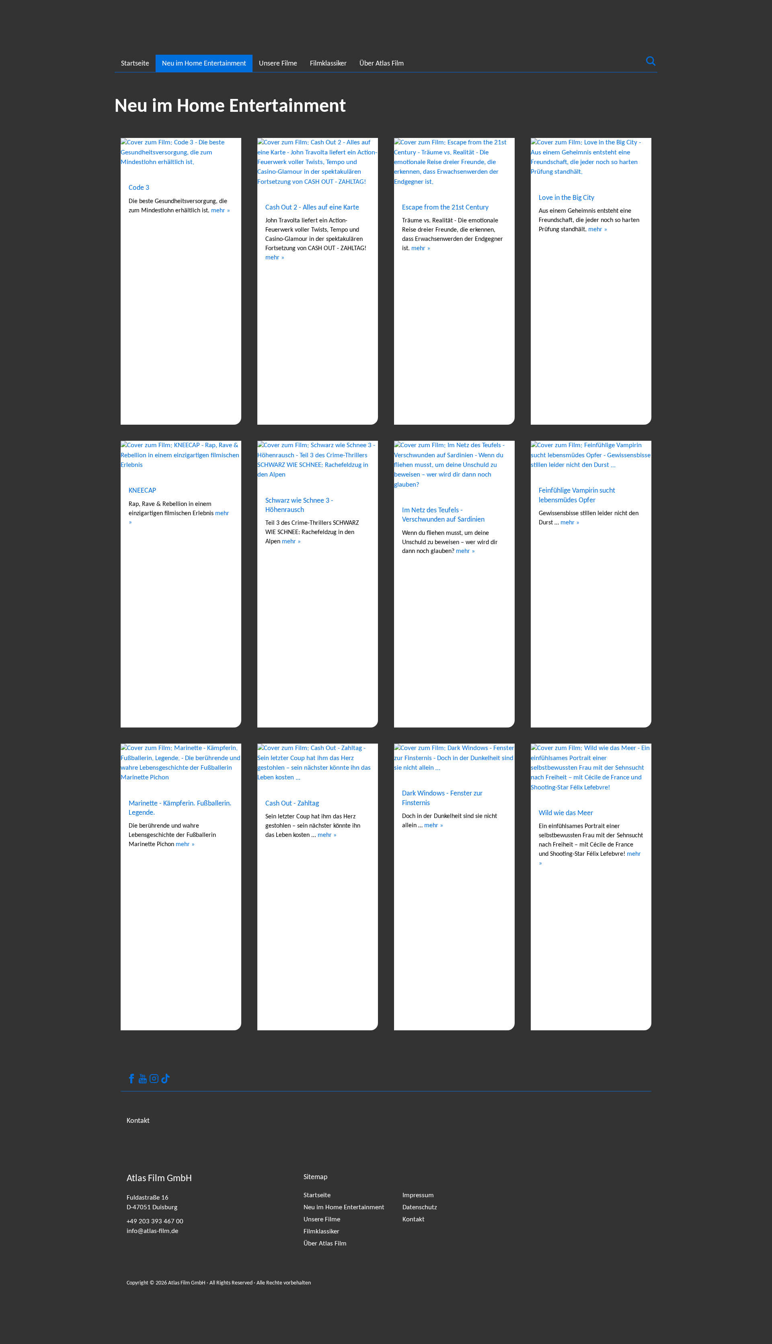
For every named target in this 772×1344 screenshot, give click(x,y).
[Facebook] (131, 1078)
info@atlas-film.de (152, 1231)
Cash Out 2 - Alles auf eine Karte (312, 208)
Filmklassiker (328, 64)
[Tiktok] (165, 1078)
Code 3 (139, 188)
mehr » (220, 211)
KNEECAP (142, 491)
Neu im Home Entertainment (204, 64)
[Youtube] (143, 1078)
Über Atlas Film (381, 64)
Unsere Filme (278, 64)
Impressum (418, 1195)
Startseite (135, 64)
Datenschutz (419, 1207)
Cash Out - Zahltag (292, 804)
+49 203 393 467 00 (155, 1221)
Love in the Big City (566, 198)
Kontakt (413, 1219)
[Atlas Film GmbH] (131, 31)
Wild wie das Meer (566, 813)
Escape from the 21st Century (445, 208)
